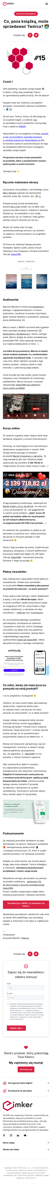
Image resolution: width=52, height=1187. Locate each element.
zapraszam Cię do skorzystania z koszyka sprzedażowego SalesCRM (24, 884)
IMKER (22, 126)
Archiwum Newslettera (26, 14)
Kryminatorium (36, 307)
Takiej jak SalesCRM (27, 640)
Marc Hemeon (10, 193)
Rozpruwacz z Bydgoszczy (16, 334)
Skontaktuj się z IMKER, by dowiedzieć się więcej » (26, 904)
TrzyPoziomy (36, 613)
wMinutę (21, 613)
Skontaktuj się (26, 1069)
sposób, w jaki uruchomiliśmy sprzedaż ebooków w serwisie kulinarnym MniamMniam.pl (26, 136)
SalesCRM (16, 254)
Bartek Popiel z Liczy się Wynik (18, 506)
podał (34, 510)
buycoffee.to (35, 723)
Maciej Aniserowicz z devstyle (27, 456)
